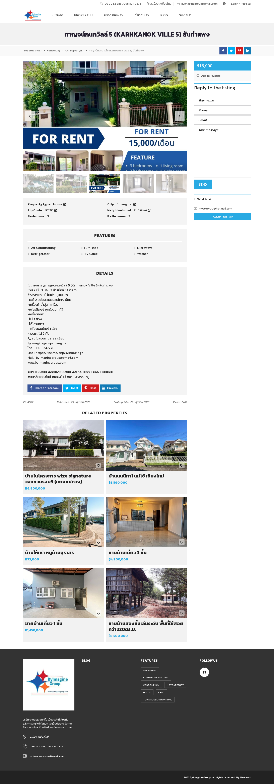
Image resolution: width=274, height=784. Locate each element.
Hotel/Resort (175, 685)
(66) (32, 50)
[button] (180, 116)
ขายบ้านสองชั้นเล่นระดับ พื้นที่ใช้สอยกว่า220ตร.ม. (146, 626)
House (58, 204)
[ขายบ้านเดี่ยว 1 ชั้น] (63, 593)
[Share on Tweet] (231, 50)
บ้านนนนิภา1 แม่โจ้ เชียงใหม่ (136, 475)
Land (161, 692)
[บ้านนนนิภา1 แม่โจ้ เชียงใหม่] (146, 445)
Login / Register (241, 4)
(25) (53, 50)
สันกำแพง (141, 210)
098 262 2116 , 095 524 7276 (122, 4)
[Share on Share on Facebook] (223, 50)
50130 (49, 210)
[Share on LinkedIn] (247, 50)
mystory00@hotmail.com (215, 208)
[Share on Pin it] (239, 50)
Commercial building (155, 677)
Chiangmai (125, 204)
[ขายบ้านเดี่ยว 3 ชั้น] (146, 522)
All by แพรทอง (223, 217)
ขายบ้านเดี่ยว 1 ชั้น (43, 623)
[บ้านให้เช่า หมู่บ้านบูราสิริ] (63, 522)
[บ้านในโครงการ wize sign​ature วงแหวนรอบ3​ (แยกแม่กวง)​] (63, 445)
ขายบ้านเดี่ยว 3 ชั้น (128, 552)
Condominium (151, 685)
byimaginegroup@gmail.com (199, 4)
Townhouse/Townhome (157, 699)
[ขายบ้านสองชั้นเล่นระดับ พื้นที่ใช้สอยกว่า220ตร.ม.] (146, 593)
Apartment (149, 670)
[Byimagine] (32, 15)
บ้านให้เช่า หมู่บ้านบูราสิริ (49, 552)
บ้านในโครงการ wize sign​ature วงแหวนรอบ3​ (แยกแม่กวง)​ (58, 478)
